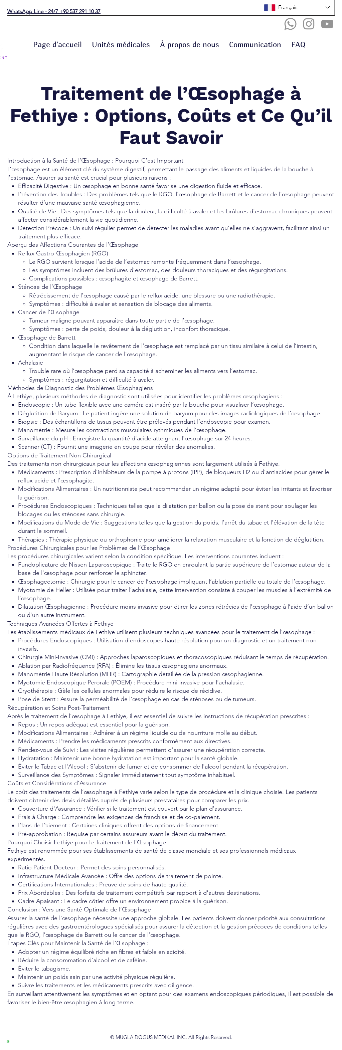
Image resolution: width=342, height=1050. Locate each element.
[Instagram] (308, 23)
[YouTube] (327, 23)
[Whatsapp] (290, 23)
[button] (121, 44)
